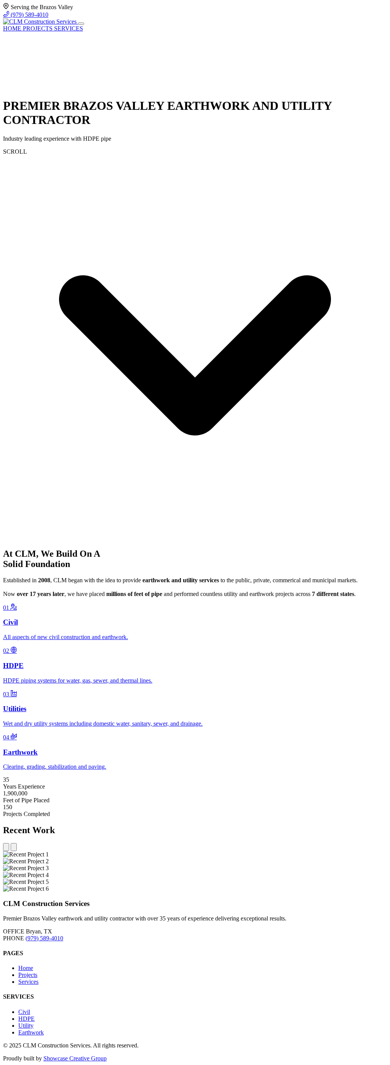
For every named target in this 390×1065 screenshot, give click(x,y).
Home (25, 968)
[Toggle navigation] (81, 23)
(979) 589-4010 (28, 14)
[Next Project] (14, 847)
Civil (24, 1012)
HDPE (26, 1018)
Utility (26, 1025)
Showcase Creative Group (75, 1058)
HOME (13, 28)
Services (28, 981)
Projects (27, 975)
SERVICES (68, 28)
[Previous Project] (6, 847)
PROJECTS (38, 28)
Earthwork (31, 1032)
